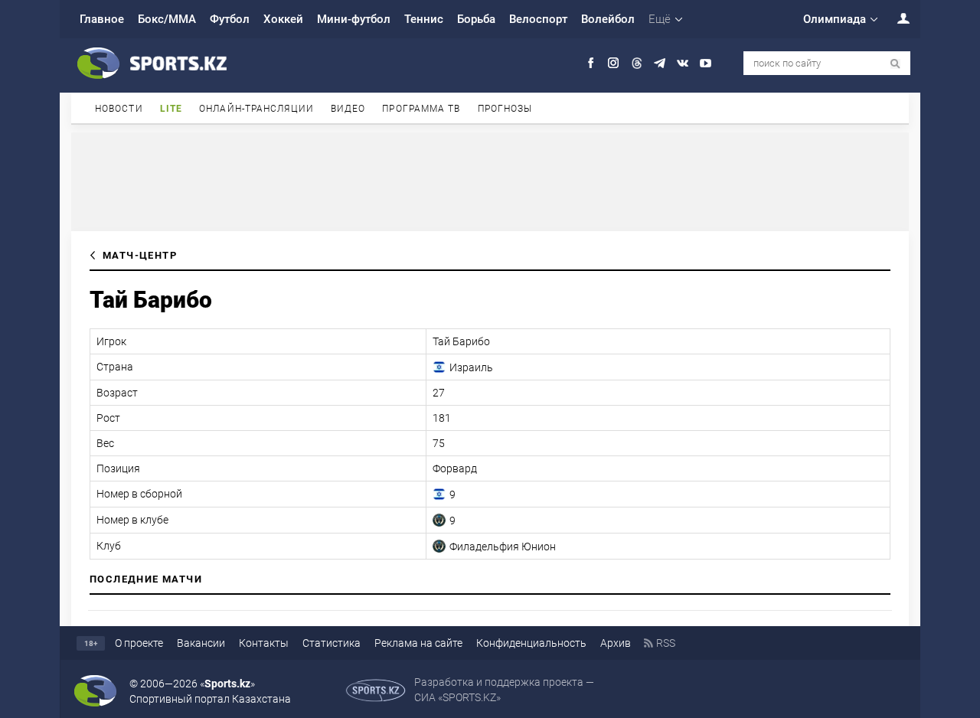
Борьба (476, 19)
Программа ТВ (421, 108)
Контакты (264, 643)
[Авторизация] (895, 18)
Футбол (230, 19)
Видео (348, 108)
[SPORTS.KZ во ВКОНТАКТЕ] (682, 63)
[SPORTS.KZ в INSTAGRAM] (613, 63)
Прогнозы (505, 108)
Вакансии (201, 643)
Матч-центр (140, 255)
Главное (102, 19)
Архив (615, 643)
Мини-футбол (353, 19)
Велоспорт (538, 19)
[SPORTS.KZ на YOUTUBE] (705, 63)
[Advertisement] (490, 180)
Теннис (423, 19)
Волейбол (608, 19)
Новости (119, 108)
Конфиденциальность (531, 643)
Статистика (331, 643)
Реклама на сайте (418, 643)
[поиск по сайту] (895, 64)
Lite (171, 108)
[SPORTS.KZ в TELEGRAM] (659, 63)
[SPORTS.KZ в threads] (636, 63)
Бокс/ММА (167, 19)
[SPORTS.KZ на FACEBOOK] (590, 63)
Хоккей (283, 19)
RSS (665, 643)
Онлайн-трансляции (256, 108)
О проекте (139, 643)
